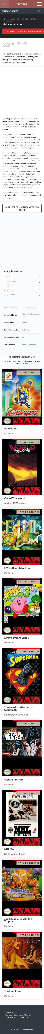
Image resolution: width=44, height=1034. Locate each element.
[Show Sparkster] (22, 397)
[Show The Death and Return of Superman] (22, 676)
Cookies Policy (11, 1012)
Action (25, 322)
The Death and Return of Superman (18, 708)
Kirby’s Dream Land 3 (17, 637)
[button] (4, 4)
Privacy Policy (10, 1017)
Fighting (8, 714)
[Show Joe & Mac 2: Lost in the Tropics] (22, 888)
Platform (34, 19)
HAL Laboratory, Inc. (30, 307)
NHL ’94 (9, 849)
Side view (26, 330)
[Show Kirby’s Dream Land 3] (22, 606)
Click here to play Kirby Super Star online (22, 208)
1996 (24, 337)
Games (12, 19)
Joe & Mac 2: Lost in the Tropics (18, 920)
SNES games (22, 19)
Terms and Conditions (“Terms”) (18, 1015)
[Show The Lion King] (22, 960)
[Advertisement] (22, 90)
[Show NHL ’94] (22, 818)
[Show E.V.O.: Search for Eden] (22, 537)
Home (4, 19)
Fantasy (25, 344)
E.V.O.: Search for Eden (17, 568)
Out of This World (14, 498)
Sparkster (10, 428)
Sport (22, 853)
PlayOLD (22, 4)
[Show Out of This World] (22, 467)
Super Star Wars (13, 779)
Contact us (23, 1017)
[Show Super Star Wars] (22, 748)
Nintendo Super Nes (28, 372)
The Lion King (12, 991)
